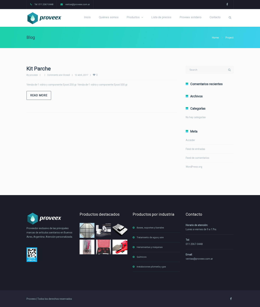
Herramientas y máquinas (150, 247)
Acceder (190, 140)
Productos (133, 17)
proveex (34, 75)
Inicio (87, 17)
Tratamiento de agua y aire (150, 237)
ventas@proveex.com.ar (77, 4)
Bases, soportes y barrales (150, 227)
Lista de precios (161, 17)
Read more (38, 95)
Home (215, 37)
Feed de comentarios (197, 157)
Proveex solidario (190, 17)
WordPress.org (194, 166)
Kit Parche (39, 68)
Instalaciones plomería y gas (151, 266)
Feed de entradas (195, 149)
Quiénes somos (109, 17)
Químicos (141, 257)
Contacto (215, 17)
